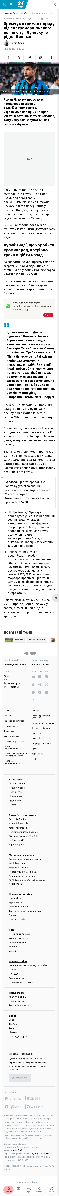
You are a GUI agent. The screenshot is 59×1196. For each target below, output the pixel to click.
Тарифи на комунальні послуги (25, 911)
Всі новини (15, 779)
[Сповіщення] (55, 4)
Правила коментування (43, 723)
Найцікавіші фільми (19, 934)
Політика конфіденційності (12, 748)
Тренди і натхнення (19, 1005)
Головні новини (17, 783)
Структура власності (41, 744)
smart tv (13, 1106)
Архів (34, 749)
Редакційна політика (14, 721)
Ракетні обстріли (17, 819)
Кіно (11, 929)
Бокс (11, 1019)
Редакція (8, 716)
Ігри (34, 759)
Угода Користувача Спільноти (41, 717)
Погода (12, 804)
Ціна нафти (15, 898)
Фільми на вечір (17, 942)
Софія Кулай (17, 43)
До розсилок (20, 1078)
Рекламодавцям (11, 736)
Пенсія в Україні (17, 919)
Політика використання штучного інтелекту (15, 755)
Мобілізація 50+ (17, 863)
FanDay (20, 48)
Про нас (8, 711)
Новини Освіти (18, 961)
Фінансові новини (18, 906)
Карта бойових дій (18, 823)
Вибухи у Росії (16, 840)
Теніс (11, 1028)
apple (34, 1098)
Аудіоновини (15, 800)
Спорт (12, 1015)
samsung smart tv (34, 1106)
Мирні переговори (18, 827)
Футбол (25, 13)
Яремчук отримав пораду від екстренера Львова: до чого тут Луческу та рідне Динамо (43, 13)
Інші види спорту (18, 1036)
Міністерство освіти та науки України (28, 965)
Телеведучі (9, 731)
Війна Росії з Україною (23, 815)
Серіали (13, 951)
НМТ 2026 (14, 973)
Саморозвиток (16, 978)
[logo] (20, 4)
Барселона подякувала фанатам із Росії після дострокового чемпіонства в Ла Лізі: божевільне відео (29, 231)
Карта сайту (37, 754)
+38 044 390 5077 (40, 664)
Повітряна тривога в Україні (23, 832)
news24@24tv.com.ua (15, 664)
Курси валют (15, 902)
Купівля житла (16, 1001)
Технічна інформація (42, 728)
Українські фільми (18, 938)
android (13, 1098)
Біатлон (13, 1032)
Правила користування (15, 742)
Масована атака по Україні (23, 836)
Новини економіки (20, 894)
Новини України (17, 787)
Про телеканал (11, 726)
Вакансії (36, 738)
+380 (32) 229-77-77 (22, 1150)
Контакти (36, 733)
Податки (13, 915)
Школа (12, 969)
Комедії (13, 946)
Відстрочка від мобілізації (22, 876)
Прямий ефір (16, 792)
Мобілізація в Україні (22, 855)
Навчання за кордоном (21, 982)
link (33, 676)
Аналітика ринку (17, 997)
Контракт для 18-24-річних (22, 872)
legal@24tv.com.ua (40, 1153)
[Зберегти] (50, 57)
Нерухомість (16, 992)
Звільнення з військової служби (25, 859)
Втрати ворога (16, 844)
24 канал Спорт (11, 13)
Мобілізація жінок (18, 867)
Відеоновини (15, 796)
